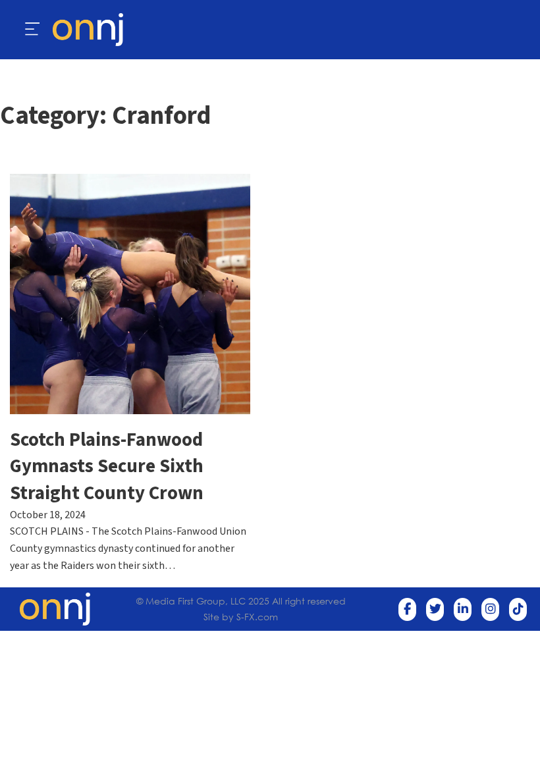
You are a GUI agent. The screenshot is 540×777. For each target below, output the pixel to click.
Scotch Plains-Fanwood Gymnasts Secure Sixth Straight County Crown (106, 467)
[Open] (33, 30)
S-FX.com (257, 616)
